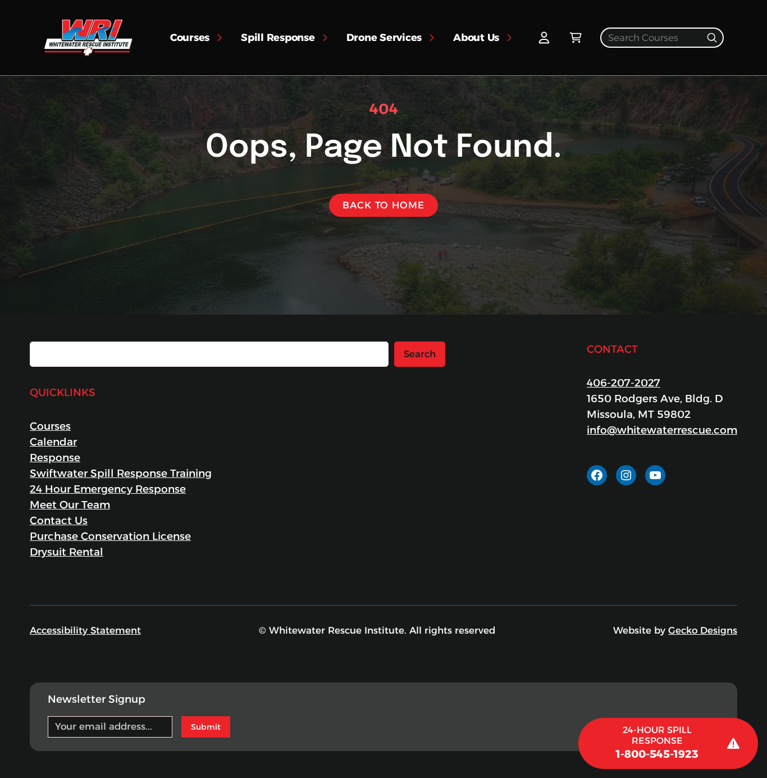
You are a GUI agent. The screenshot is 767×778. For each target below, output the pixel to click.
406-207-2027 (623, 382)
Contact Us (59, 520)
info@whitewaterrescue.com (662, 430)
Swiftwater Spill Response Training (121, 473)
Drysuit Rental (66, 551)
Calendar (53, 441)
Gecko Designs (702, 630)
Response (55, 457)
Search (420, 354)
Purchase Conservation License (110, 536)
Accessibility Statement (85, 630)
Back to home (383, 205)
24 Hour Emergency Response (108, 489)
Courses (50, 426)
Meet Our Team (70, 504)
